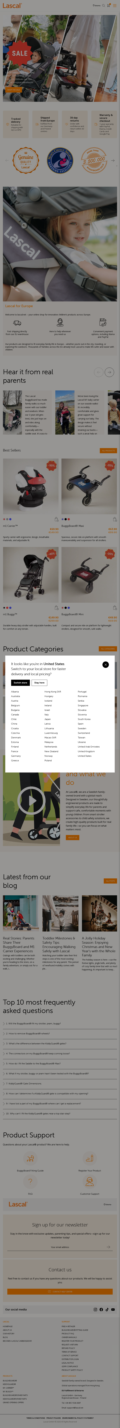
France (14, 751)
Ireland (48, 705)
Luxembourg (51, 733)
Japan (47, 719)
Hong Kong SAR (52, 691)
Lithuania (49, 728)
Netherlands (50, 746)
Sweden (82, 728)
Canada (15, 714)
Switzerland (84, 733)
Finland (15, 746)
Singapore (83, 705)
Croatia (15, 728)
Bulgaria (15, 710)
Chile (14, 719)
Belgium (15, 705)
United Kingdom (86, 751)
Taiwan (81, 737)
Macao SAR (50, 737)
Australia (15, 696)
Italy (46, 714)
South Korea (84, 719)
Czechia (15, 733)
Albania (15, 691)
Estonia (15, 742)
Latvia (47, 723)
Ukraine (82, 742)
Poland (48, 760)
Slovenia (82, 714)
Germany (16, 756)
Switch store (20, 682)
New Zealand (51, 751)
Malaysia (48, 742)
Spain (80, 723)
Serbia (81, 700)
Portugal (82, 691)
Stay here (39, 682)
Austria (14, 700)
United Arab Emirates (89, 746)
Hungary (48, 696)
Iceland (48, 700)
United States (84, 756)
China (14, 723)
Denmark (16, 737)
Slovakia (82, 710)
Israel (47, 710)
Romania (82, 696)
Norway (48, 756)
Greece (15, 760)
